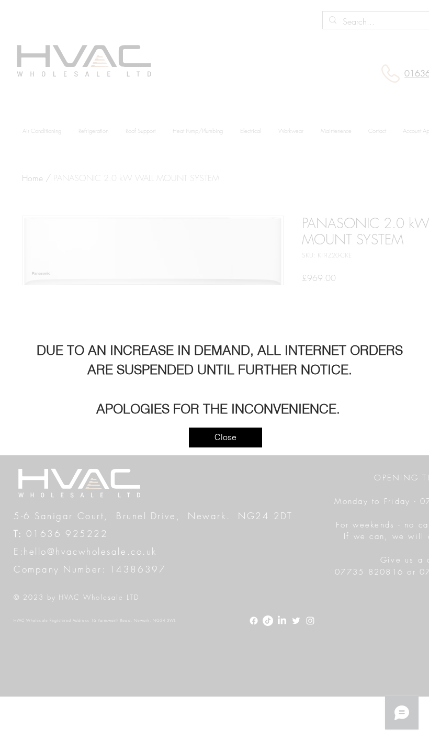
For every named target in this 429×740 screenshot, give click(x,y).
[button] (225, 437)
